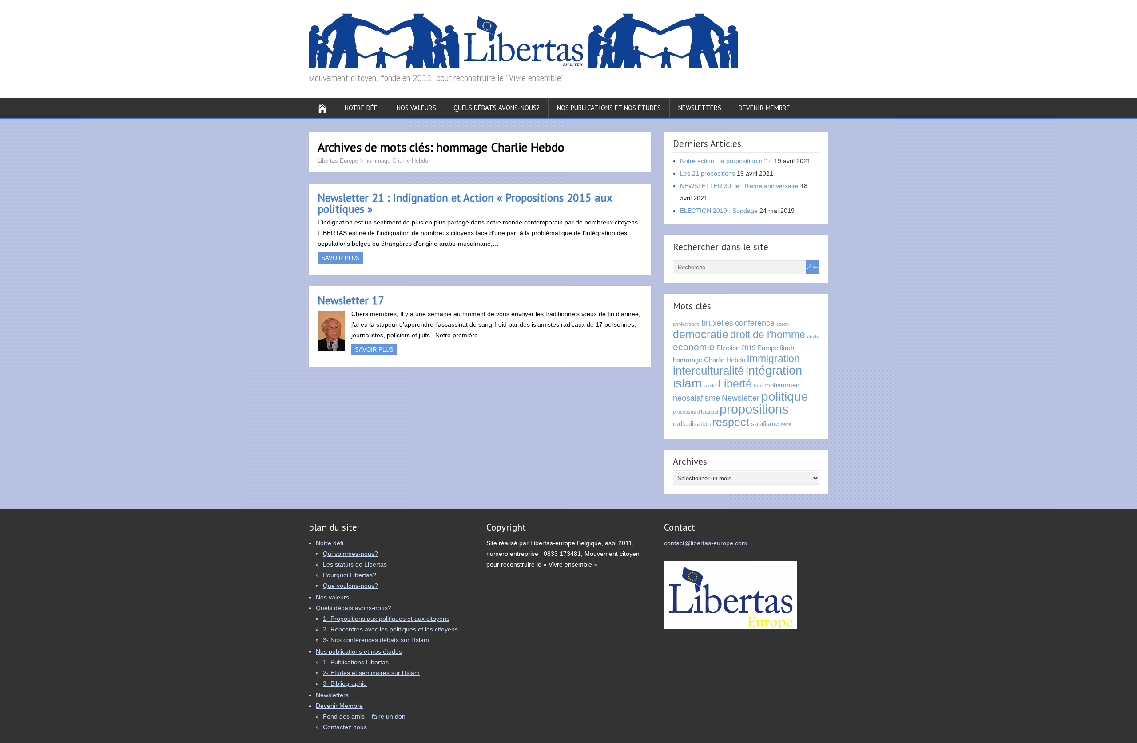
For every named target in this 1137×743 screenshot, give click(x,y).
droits (813, 336)
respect (730, 422)
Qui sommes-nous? (350, 553)
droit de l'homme (767, 334)
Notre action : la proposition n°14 (726, 160)
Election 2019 (735, 348)
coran (782, 324)
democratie (700, 334)
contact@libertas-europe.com (705, 543)
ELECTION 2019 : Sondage (719, 210)
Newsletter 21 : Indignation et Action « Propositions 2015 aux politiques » (465, 203)
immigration (773, 358)
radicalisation (692, 423)
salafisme (765, 423)
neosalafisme (696, 398)
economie (694, 347)
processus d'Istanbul (695, 412)
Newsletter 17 (351, 300)
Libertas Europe (338, 160)
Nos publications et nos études (609, 108)
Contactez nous (345, 727)
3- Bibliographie (345, 683)
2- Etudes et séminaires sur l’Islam (371, 672)
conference (755, 323)
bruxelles (717, 323)
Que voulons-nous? (350, 585)
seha (786, 424)
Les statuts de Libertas (355, 564)
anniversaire (686, 324)
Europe (767, 348)
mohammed (781, 385)
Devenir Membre (764, 108)
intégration (774, 370)
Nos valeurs (416, 108)
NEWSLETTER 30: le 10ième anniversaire (739, 185)
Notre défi (362, 108)
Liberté (735, 384)
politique (784, 396)
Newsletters (699, 108)
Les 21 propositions (707, 173)
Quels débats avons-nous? (496, 108)
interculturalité (708, 370)
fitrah (787, 348)
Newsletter (740, 398)
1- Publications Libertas (356, 662)
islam (687, 383)
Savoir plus (340, 258)
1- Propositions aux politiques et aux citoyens (386, 618)
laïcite (710, 385)
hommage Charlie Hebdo (396, 160)
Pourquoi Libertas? (349, 575)
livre (758, 385)
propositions (754, 409)
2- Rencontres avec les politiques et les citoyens (390, 629)
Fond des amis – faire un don (364, 716)
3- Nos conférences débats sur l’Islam (376, 639)
